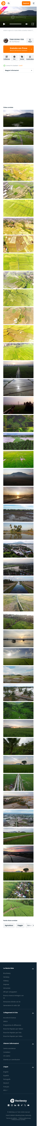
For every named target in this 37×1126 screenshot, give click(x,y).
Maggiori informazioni (12, 69)
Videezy (6, 980)
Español (6, 1075)
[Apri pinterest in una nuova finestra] (18, 1104)
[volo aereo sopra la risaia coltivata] (18, 512)
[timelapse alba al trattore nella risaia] (18, 637)
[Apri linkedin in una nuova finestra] (14, 1104)
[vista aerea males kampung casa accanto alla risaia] (18, 548)
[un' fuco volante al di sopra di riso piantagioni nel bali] (18, 907)
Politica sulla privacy (24, 1117)
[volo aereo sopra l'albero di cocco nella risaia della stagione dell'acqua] (18, 691)
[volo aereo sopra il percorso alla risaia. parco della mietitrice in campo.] (18, 601)
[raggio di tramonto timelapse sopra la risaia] (18, 727)
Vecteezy (6, 976)
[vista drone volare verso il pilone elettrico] (18, 404)
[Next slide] (29, 924)
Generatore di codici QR (11, 1005)
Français (6, 1086)
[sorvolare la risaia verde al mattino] (18, 458)
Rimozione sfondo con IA (11, 1001)
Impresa (6, 984)
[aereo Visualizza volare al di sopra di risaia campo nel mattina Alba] (18, 135)
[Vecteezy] (3, 3)
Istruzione (6, 987)
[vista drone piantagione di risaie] (18, 153)
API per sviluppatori (10, 991)
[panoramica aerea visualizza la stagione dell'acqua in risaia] (18, 817)
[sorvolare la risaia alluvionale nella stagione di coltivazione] (18, 566)
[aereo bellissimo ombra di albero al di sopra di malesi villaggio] (18, 889)
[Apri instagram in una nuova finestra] (11, 1104)
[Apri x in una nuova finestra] (24, 1104)
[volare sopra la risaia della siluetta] (18, 117)
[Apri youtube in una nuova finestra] (27, 1104)
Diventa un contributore (11, 1059)
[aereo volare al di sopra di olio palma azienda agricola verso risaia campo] (18, 440)
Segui (30, 41)
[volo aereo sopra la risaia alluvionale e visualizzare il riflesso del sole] (18, 386)
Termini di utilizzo (10, 1117)
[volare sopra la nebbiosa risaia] (18, 476)
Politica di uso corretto (18, 1119)
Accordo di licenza (9, 1017)
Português (6, 1078)
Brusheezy (6, 972)
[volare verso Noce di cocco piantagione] (18, 530)
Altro (5, 1089)
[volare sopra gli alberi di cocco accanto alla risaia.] (18, 619)
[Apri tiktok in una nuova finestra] (21, 1104)
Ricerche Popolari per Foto (12, 1032)
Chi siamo (6, 1055)
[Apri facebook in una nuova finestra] (8, 1104)
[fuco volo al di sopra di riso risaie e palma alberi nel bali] (18, 745)
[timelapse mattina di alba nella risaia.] (18, 763)
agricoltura (9, 924)
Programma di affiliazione (12, 1024)
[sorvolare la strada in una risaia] (18, 781)
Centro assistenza (9, 1048)
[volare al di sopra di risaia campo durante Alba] (18, 494)
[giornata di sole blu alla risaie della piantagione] (18, 584)
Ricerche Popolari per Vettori (13, 1028)
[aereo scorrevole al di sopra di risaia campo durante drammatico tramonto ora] (18, 853)
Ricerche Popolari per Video (12, 1035)
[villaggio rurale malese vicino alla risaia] (18, 799)
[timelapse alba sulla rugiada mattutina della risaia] (18, 871)
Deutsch (6, 1082)
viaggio (20, 924)
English (5, 1071)
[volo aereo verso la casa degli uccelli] (18, 835)
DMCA (5, 1020)
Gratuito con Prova (18, 49)
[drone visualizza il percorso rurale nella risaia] (18, 368)
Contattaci (6, 1051)
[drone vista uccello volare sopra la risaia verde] (18, 422)
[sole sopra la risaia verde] (18, 655)
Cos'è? (21, 65)
